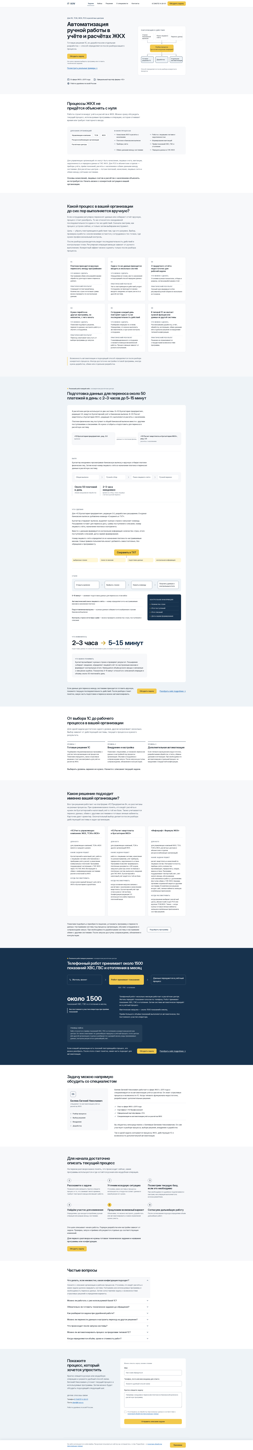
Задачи (91, 3)
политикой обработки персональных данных (143, 1414)
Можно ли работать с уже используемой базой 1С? (92, 1300)
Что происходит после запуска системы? (87, 1326)
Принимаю (178, 1445)
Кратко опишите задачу (133, 1390)
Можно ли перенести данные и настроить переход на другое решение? (102, 1319)
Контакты (135, 3)
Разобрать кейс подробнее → (173, 691)
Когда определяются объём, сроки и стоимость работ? (94, 1338)
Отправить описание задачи (153, 1422)
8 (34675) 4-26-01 (159, 4)
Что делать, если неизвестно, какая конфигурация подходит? (98, 1280)
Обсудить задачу (177, 4)
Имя (125, 1368)
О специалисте (122, 3)
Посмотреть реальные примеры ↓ (82, 68)
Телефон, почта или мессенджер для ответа (141, 1379)
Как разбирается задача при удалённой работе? (90, 1313)
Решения (109, 3)
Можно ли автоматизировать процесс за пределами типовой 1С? (99, 1332)
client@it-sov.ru (77, 1403)
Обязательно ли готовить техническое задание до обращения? (98, 1307)
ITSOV (71, 3)
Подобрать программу (159, 930)
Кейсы (99, 3)
